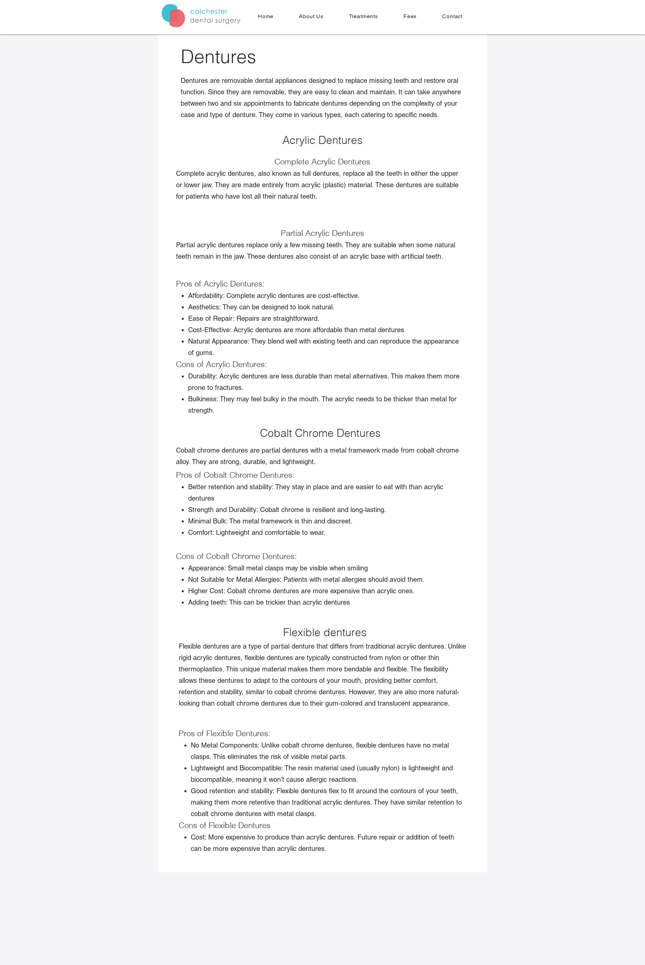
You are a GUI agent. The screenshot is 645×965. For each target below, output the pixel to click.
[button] (363, 16)
